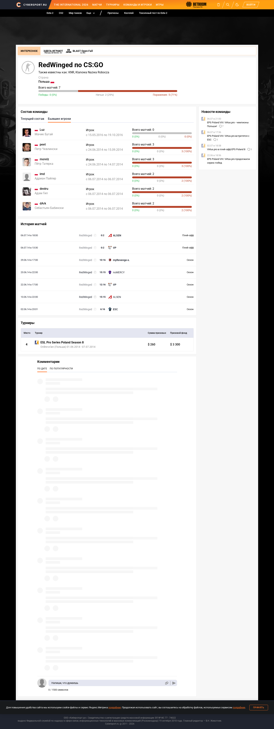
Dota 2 (50, 13)
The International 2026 (71, 4)
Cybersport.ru (112, 723)
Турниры (112, 4)
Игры (159, 4)
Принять (258, 707)
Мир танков (75, 13)
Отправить (174, 683)
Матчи (97, 4)
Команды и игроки (137, 4)
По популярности (61, 368)
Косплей (128, 13)
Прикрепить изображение (166, 683)
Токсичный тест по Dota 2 (153, 13)
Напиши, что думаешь (64, 682)
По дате (42, 368)
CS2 (61, 13)
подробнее (114, 707)
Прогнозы (113, 13)
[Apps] (218, 4)
